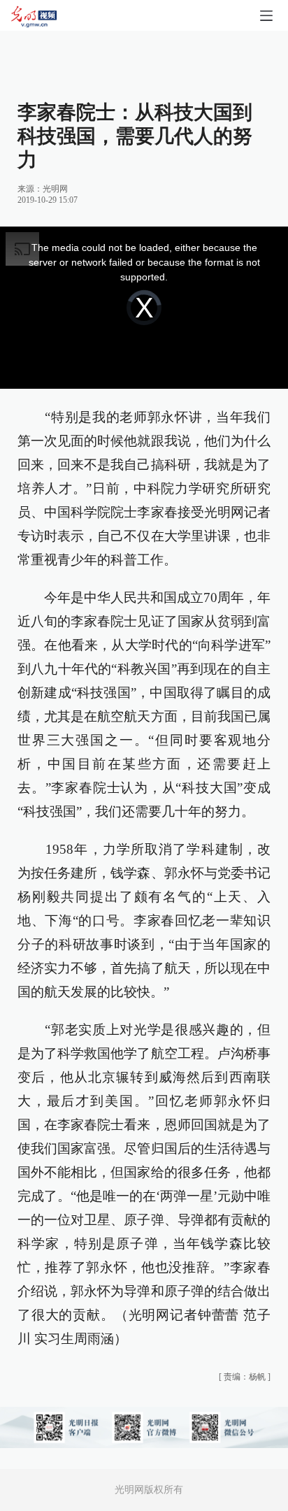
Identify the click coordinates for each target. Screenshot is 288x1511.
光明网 (55, 189)
